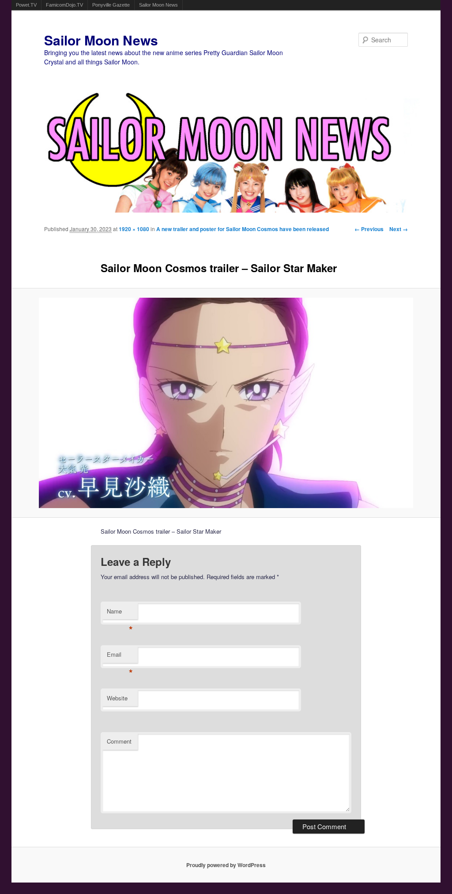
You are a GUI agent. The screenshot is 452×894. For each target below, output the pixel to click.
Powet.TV (26, 4)
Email (120, 656)
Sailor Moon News (158, 4)
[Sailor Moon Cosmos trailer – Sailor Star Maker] (226, 403)
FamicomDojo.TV (64, 4)
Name (120, 613)
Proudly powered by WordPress (226, 865)
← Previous (369, 229)
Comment (119, 741)
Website (117, 698)
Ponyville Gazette (111, 4)
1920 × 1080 (134, 229)
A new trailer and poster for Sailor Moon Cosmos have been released (242, 229)
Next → (398, 229)
